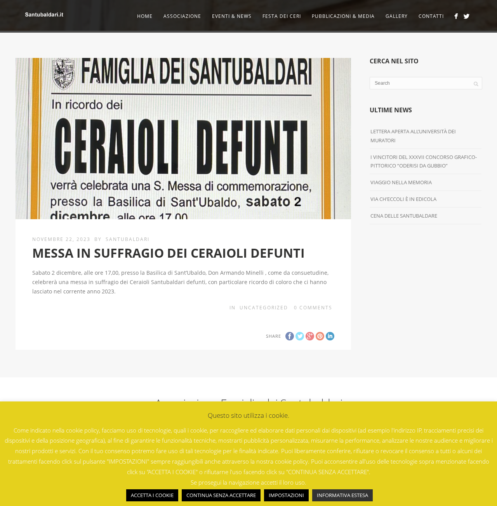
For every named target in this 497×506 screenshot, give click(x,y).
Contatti (431, 16)
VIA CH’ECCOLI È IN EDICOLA (403, 198)
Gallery (397, 16)
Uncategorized (264, 307)
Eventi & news (232, 16)
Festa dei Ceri (281, 16)
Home (145, 16)
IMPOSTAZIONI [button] (286, 495)
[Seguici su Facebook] (456, 16)
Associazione (182, 16)
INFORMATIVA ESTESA (342, 495)
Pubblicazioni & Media (343, 16)
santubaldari (127, 239)
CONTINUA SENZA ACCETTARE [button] (221, 495)
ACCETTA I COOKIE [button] (152, 495)
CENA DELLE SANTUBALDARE (403, 215)
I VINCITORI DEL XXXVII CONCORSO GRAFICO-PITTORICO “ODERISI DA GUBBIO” (423, 161)
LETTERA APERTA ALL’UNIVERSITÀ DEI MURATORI (413, 135)
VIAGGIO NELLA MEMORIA (401, 182)
